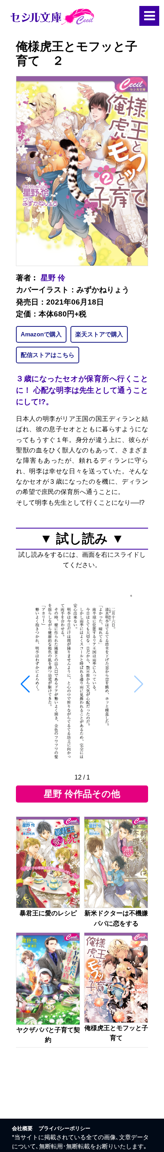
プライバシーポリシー (64, 1128)
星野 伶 (53, 278)
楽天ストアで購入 (99, 334)
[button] (25, 684)
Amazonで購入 (41, 334)
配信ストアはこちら (47, 354)
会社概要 (22, 1128)
